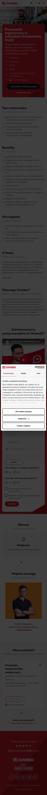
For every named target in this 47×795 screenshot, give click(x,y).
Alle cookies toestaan (23, 411)
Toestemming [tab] (8, 373)
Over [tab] (38, 373)
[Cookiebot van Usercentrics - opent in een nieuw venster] (34, 367)
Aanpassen (22, 419)
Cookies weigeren (23, 426)
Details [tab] (23, 373)
